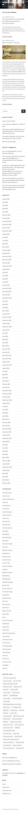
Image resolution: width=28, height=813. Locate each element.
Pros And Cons (6, 604)
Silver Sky (7, 733)
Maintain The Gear (7, 572)
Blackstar (18, 687)
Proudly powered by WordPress (10, 809)
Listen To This (6, 563)
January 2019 (6, 464)
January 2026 (6, 218)
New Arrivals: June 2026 (9, 141)
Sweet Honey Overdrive (11, 739)
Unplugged (5, 665)
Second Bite (5, 614)
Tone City (7, 745)
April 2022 (5, 342)
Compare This (6, 521)
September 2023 (7, 298)
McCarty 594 (17, 719)
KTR (5, 713)
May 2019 (5, 451)
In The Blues (16, 707)
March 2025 (5, 247)
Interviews (5, 547)
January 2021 (5, 387)
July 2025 (5, 237)
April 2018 (5, 476)
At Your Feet (5, 509)
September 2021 (7, 365)
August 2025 (6, 234)
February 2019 (6, 460)
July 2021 (4, 371)
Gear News (5, 531)
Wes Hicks (20, 773)
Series (4, 617)
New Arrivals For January (11, 43)
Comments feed (6, 790)
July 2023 (5, 301)
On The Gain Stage (7, 591)
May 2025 (5, 243)
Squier (16, 733)
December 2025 (6, 221)
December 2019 (6, 429)
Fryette (6, 701)
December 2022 (6, 317)
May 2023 (5, 304)
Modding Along (6, 579)
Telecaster (20, 742)
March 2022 (5, 346)
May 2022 (5, 339)
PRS (17, 727)
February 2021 (6, 384)
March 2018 (5, 480)
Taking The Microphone (8, 633)
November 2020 (6, 393)
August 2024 (6, 269)
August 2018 (5, 470)
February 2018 (6, 483)
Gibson (6, 707)
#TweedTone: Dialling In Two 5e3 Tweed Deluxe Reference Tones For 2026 (12, 173)
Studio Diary (5, 630)
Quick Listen (5, 607)
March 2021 (5, 381)
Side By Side (5, 623)
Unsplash (4, 775)
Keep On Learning (7, 550)
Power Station (8, 727)
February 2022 (6, 349)
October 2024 (6, 263)
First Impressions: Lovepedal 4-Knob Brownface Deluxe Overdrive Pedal (13, 21)
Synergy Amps (8, 742)
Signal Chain (5, 627)
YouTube (4, 668)
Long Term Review (7, 566)
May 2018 (5, 473)
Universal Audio (8, 748)
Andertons (7, 681)
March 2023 (5, 311)
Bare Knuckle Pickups (10, 684)
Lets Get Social (6, 560)
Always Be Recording (8, 499)
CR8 (5, 695)
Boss (5, 689)
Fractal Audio (17, 698)
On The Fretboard (7, 588)
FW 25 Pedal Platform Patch (12, 704)
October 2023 (6, 295)
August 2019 (5, 441)
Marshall (6, 719)
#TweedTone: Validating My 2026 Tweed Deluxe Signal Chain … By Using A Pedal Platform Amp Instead (13, 131)
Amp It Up (5, 502)
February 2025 (6, 250)
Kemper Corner (6, 556)
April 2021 (5, 377)
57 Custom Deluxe (9, 678)
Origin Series (8, 725)
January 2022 (6, 352)
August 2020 (6, 403)
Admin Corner (6, 496)
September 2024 (7, 266)
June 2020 (5, 409)
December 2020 (6, 390)
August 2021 (5, 368)
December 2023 (6, 288)
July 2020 (5, 406)
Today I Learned (6, 649)
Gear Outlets (5, 534)
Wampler (20, 748)
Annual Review (6, 505)
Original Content (15, 722)
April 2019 (5, 454)
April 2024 (5, 282)
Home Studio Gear (7, 544)
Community (5, 518)
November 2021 (6, 358)
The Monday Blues (7, 646)
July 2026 (5, 202)
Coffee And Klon (7, 515)
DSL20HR (13, 695)
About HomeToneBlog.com (9, 757)
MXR (5, 722)
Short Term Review (7, 620)
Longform (5, 569)
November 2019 (6, 432)
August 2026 (6, 199)
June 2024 (5, 275)
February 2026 (6, 215)
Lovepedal (7, 716)
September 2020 (7, 400)
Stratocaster (8, 736)
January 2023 (6, 314)
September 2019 (7, 438)
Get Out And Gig (6, 537)
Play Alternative (6, 598)
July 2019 (4, 445)
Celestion (14, 689)
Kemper (13, 710)
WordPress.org (6, 793)
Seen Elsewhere (9, 730)
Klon (21, 710)
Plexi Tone (5, 601)
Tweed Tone (5, 658)
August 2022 (5, 330)
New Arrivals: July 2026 (8, 121)
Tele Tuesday (6, 636)
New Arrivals (5, 585)
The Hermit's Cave (7, 639)
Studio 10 (18, 736)
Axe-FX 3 (17, 681)
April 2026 (5, 212)
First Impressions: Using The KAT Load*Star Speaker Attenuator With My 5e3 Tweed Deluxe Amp (13, 180)
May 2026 (5, 208)
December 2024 (6, 256)
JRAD (5, 710)
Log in (4, 784)
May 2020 (5, 413)
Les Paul (13, 713)
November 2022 (6, 320)
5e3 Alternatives (7, 493)
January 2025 (6, 253)
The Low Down (6, 643)
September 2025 (7, 231)
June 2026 (5, 205)
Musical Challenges (7, 582)
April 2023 (5, 307)
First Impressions (7, 528)
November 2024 (6, 259)
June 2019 (5, 448)
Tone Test (5, 655)
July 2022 (5, 333)
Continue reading (7, 36)
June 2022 (5, 336)
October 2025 (6, 227)
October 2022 (6, 323)
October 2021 (6, 362)
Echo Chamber (6, 524)
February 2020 (6, 422)
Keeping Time (6, 553)
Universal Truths (6, 662)
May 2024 (5, 279)
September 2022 (7, 326)
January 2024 (6, 285)
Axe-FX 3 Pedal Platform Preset (11, 761)
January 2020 (6, 425)
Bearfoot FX (7, 687)
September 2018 (7, 467)
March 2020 (5, 419)
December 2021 (6, 355)
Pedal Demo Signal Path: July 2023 (11, 764)
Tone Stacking (6, 652)
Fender (6, 698)
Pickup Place (5, 595)
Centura (6, 692)
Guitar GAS (5, 540)
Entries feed (5, 787)
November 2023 (6, 291)
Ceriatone (16, 692)
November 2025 (6, 224)
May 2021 (5, 374)
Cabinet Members (7, 512)
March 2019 (5, 457)
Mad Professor (18, 716)
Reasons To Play (6, 611)
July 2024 (5, 272)
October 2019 (6, 435)
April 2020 (5, 416)
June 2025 (5, 240)
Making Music (6, 575)
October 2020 (6, 397)
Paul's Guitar (19, 725)
